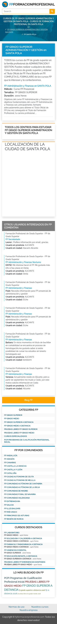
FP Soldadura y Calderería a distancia (23, 538)
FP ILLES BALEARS (12, 508)
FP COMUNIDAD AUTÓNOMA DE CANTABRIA (23, 484)
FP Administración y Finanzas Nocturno (23, 262)
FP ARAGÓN (9, 459)
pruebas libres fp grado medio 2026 (29, 593)
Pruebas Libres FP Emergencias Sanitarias (24, 562)
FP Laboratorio (11, 533)
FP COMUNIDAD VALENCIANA (17, 498)
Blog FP (28, 400)
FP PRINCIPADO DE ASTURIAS (16, 515)
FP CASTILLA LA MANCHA (15, 466)
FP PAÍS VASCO (10, 512)
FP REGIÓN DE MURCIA (14, 519)
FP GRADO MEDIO (11, 419)
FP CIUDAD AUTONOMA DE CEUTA (19, 477)
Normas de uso (16, 607)
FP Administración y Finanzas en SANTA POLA (27, 86)
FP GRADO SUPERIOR (13, 415)
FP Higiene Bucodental (15, 550)
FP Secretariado (13, 239)
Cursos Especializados (15, 436)
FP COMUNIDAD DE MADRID (16, 491)
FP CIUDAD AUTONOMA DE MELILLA (19, 480)
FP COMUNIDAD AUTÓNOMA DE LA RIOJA (22, 487)
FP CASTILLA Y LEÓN (13, 470)
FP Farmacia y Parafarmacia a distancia (23, 544)
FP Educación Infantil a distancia (20, 556)
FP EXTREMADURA (12, 501)
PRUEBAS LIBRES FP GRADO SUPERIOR (20, 429)
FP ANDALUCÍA (10, 455)
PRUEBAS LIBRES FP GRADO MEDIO (19, 433)
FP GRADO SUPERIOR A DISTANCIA (18, 422)
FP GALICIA (9, 505)
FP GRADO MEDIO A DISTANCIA (17, 426)
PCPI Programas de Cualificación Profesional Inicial (26, 441)
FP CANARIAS (10, 463)
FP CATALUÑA (10, 473)
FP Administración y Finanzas (19, 288)
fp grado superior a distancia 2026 (32, 590)
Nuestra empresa (28, 610)
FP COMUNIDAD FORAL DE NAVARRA (20, 494)
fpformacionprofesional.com (29, 617)
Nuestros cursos (39, 607)
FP (28, 27)
